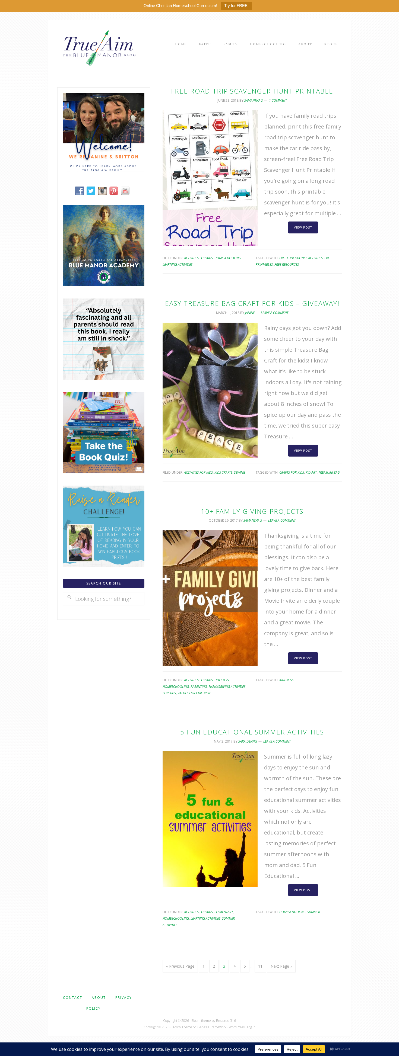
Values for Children (194, 693)
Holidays (221, 680)
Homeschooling (227, 258)
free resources (286, 264)
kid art (311, 472)
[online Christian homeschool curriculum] (103, 284)
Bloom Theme (182, 1027)
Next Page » (281, 966)
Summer (313, 912)
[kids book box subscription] (103, 471)
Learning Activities (177, 264)
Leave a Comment (274, 312)
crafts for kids (291, 472)
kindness (286, 680)
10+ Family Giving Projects (252, 511)
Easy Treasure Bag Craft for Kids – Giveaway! (252, 303)
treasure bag (329, 472)
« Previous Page (180, 966)
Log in (251, 1027)
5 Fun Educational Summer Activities (252, 731)
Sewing (239, 472)
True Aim (98, 47)
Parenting (199, 686)
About (99, 997)
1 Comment (278, 100)
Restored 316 (226, 1020)
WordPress (237, 1027)
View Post (303, 227)
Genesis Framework (211, 1027)
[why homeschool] (103, 377)
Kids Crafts (223, 472)
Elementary (223, 912)
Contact (72, 997)
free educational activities (301, 258)
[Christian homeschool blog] (103, 170)
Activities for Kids (198, 258)
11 (260, 966)
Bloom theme (201, 1020)
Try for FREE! (236, 5)
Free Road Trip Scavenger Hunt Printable (252, 90)
